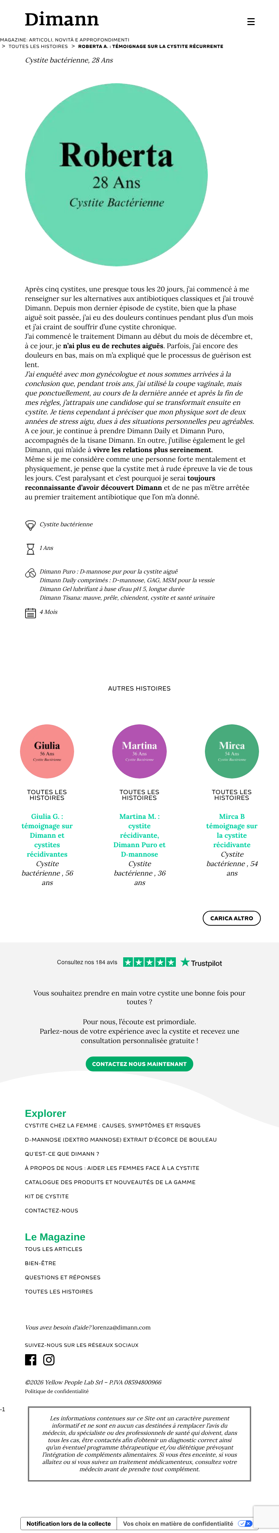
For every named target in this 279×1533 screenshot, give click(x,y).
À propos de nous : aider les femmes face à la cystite (112, 1168)
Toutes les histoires (59, 1292)
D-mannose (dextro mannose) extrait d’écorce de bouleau (121, 1140)
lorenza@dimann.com (122, 1327)
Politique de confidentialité (57, 1391)
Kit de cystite (47, 1196)
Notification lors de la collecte (69, 1523)
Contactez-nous (51, 1211)
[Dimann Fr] (82, 18)
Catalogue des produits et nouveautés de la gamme (110, 1182)
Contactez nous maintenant (139, 1064)
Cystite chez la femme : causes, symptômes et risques (113, 1125)
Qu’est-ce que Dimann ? (62, 1154)
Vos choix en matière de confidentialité (178, 1523)
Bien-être (40, 1263)
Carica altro (231, 918)
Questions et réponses (63, 1277)
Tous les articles (53, 1249)
